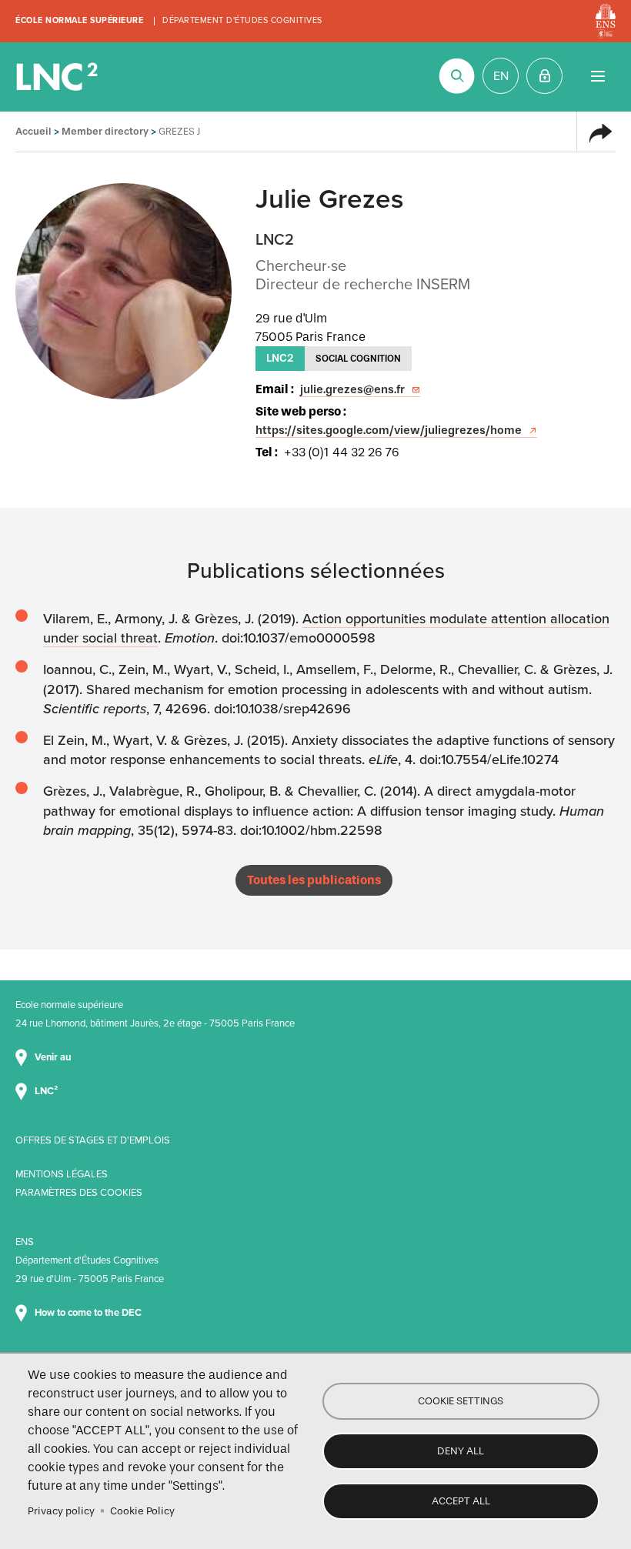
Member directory (105, 131)
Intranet (544, 76)
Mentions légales (61, 1174)
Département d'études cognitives (242, 20)
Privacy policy (61, 1510)
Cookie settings (460, 1400)
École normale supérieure (79, 20)
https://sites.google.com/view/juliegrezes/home (388, 430)
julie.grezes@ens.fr (352, 389)
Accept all (461, 1500)
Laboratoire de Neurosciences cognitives (58, 77)
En (501, 76)
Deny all (460, 1450)
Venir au (54, 1057)
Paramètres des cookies (78, 1193)
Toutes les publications (314, 880)
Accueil (33, 131)
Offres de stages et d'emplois (92, 1140)
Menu (597, 76)
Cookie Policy (142, 1510)
